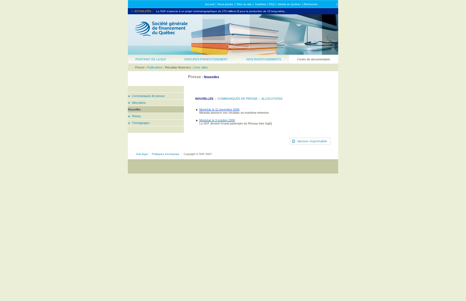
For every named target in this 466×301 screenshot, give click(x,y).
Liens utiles (200, 67)
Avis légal (142, 154)
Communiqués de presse (148, 96)
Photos (136, 116)
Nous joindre (225, 4)
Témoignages (141, 122)
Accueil (209, 4)
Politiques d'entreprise (165, 154)
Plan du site (244, 4)
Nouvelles (134, 109)
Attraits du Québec (289, 4)
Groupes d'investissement (206, 59)
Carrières (260, 4)
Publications (155, 67)
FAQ (272, 4)
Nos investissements (263, 59)
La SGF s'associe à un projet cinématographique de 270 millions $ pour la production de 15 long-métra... (221, 11)
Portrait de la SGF (150, 59)
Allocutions (139, 102)
